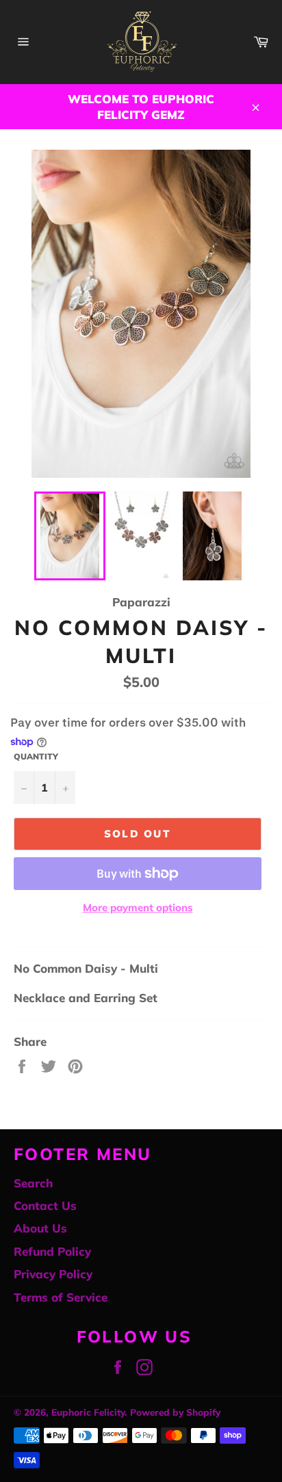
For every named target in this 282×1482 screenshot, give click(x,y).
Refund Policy (52, 1251)
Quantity (36, 756)
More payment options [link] (138, 907)
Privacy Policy (53, 1274)
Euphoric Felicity (88, 1412)
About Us (40, 1228)
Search (33, 1183)
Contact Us (45, 1205)
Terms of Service (60, 1297)
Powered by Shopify (175, 1412)
